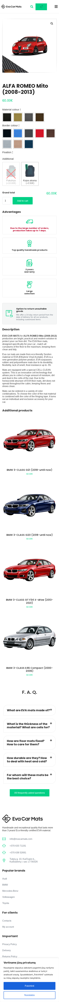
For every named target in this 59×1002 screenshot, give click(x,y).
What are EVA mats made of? (28, 710)
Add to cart (22, 201)
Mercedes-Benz (10, 891)
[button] (51, 23)
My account (8, 927)
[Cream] (18, 117)
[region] (29, 980)
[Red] (40, 133)
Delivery (6, 950)
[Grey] (29, 117)
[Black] (7, 117)
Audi (4, 878)
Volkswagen (8, 897)
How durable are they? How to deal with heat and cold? (27, 759)
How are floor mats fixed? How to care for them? (25, 742)
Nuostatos (29, 995)
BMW (5, 885)
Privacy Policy (9, 944)
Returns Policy (9, 956)
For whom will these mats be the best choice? (27, 776)
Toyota (5, 903)
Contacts (6, 921)
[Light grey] (7, 144)
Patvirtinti (29, 986)
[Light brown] (18, 144)
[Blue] (18, 133)
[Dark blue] (29, 144)
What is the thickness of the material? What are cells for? (28, 725)
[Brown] (40, 117)
